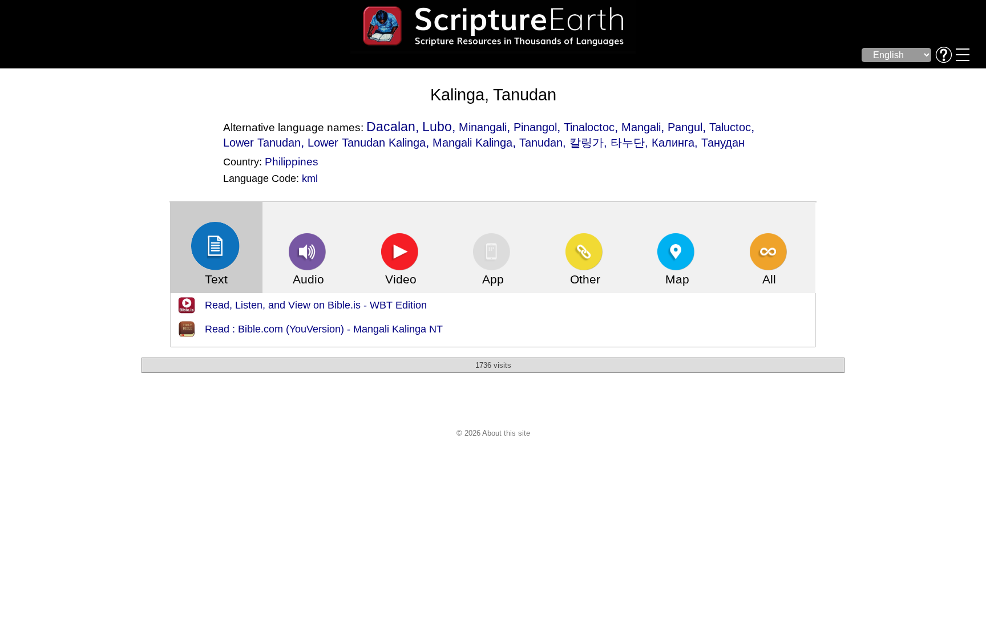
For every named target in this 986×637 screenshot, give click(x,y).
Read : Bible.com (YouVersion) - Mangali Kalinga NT (324, 329)
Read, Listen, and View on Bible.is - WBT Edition (316, 305)
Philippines (291, 161)
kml (310, 178)
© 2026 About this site (493, 433)
